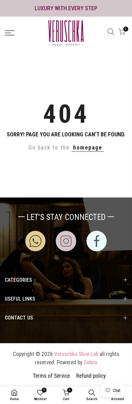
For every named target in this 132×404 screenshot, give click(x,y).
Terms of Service (51, 376)
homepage (87, 147)
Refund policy (91, 376)
